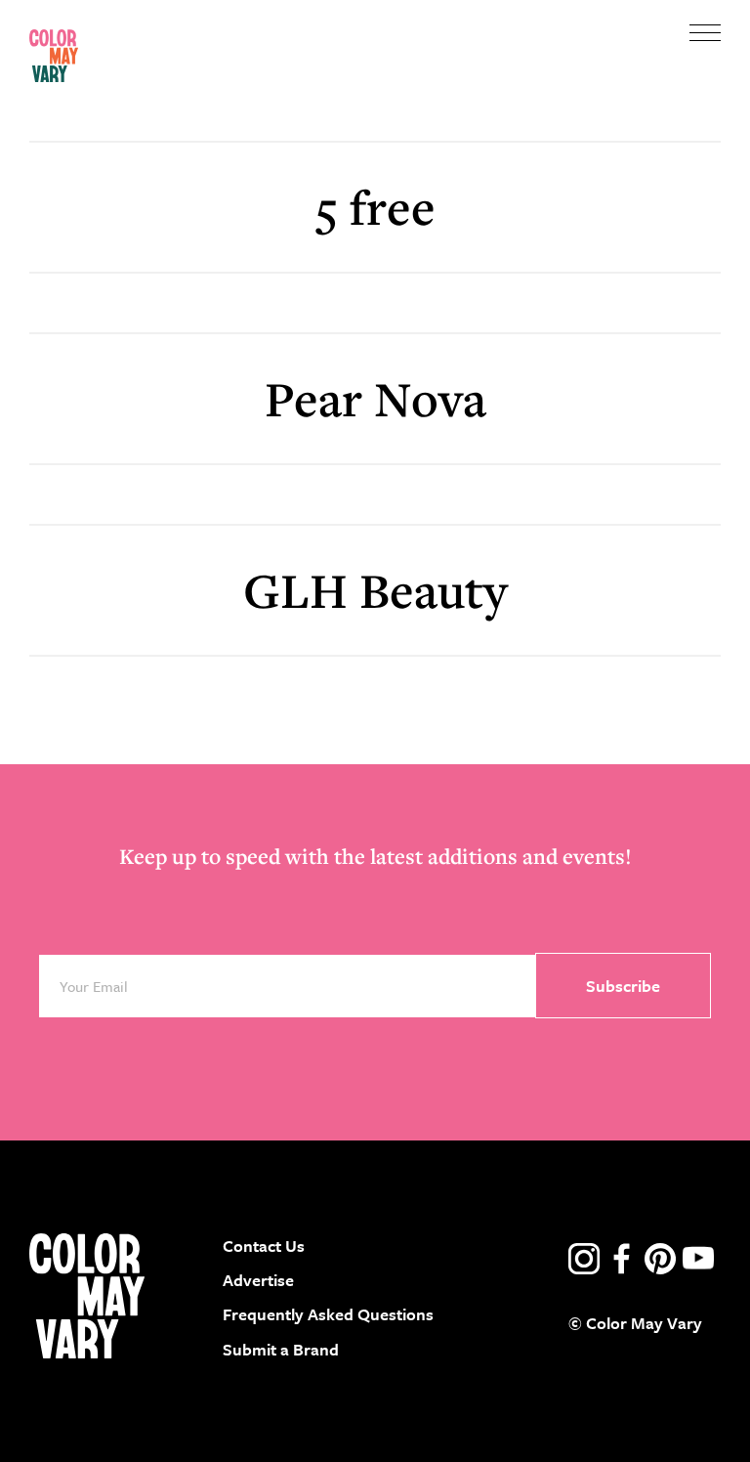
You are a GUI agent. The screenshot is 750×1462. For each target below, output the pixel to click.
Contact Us (264, 1245)
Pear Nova (375, 398)
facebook (622, 1258)
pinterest (660, 1258)
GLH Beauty (375, 590)
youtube (698, 1258)
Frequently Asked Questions (328, 1314)
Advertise (258, 1280)
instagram (584, 1258)
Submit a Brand (281, 1349)
